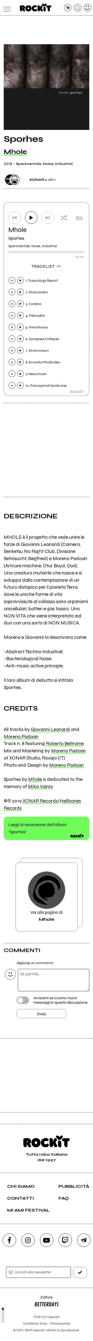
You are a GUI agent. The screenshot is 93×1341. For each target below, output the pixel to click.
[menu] (6, 8)
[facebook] (9, 1240)
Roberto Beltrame (65, 743)
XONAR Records (40, 801)
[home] (35, 7)
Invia (41, 1014)
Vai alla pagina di (46, 916)
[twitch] (65, 1240)
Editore (43, 1299)
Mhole (15, 152)
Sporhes (16, 238)
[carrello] (68, 8)
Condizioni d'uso (35, 1323)
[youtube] (46, 1240)
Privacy (3, 1316)
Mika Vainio (40, 786)
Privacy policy (60, 1323)
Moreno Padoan (21, 736)
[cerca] (77, 8)
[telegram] (84, 1240)
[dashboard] (87, 8)
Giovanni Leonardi (50, 729)
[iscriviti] (80, 1272)
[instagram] (28, 1240)
